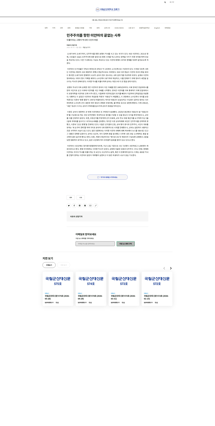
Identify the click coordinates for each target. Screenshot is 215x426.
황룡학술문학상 (144, 28)
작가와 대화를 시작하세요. (109, 177)
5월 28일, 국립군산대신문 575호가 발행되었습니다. (107, 20)
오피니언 (107, 28)
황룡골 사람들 (79, 28)
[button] (170, 268)
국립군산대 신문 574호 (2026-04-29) (90, 297)
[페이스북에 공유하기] (74, 205)
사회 (61, 28)
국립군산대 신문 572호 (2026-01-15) (156, 297)
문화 (69, 28)
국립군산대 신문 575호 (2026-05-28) (57, 297)
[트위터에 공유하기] (69, 205)
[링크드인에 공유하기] (79, 205)
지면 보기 (64, 265)
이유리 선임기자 (76, 216)
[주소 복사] (96, 205)
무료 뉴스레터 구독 (125, 244)
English (157, 28)
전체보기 (49, 265)
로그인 (172, 2)
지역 (53, 28)
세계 (98, 28)
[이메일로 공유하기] (90, 205)
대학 (46, 28)
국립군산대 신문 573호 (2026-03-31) (123, 297)
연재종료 (167, 28)
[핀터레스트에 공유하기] (85, 205)
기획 (90, 28)
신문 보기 (131, 28)
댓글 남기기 (86, 47)
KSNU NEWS (119, 28)
